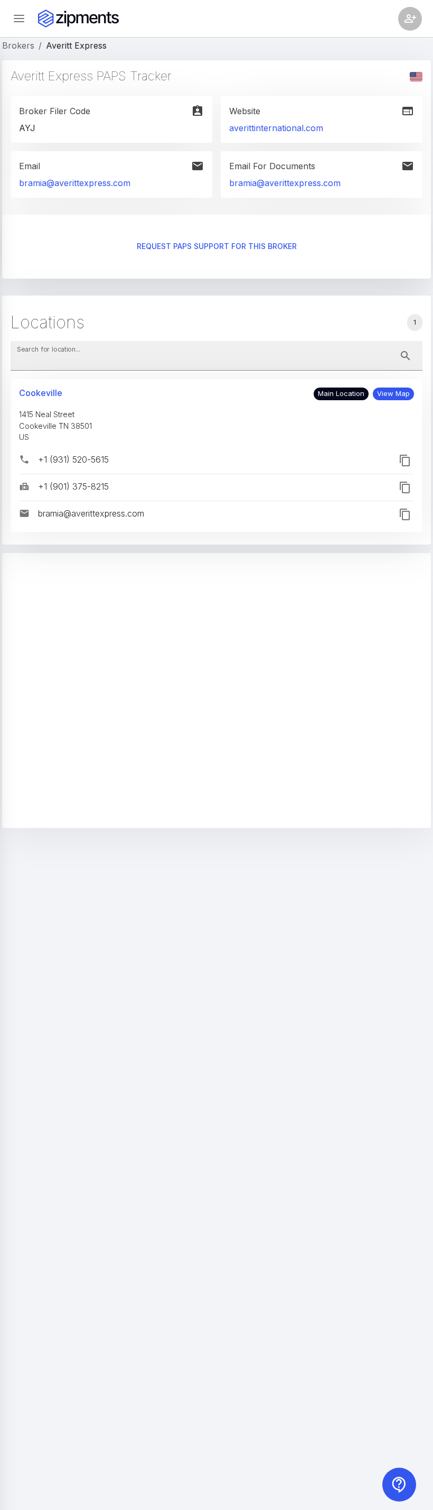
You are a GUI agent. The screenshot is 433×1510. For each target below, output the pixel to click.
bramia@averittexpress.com (74, 183)
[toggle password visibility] (405, 355)
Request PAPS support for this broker (217, 246)
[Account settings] (410, 18)
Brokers (18, 45)
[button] (393, 394)
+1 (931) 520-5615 (73, 459)
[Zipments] (78, 18)
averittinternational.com (276, 128)
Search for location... (48, 349)
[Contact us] (399, 1485)
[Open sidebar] (19, 18)
